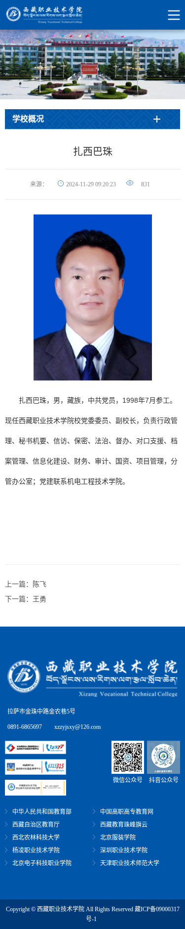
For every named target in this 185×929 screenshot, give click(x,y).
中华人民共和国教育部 (42, 811)
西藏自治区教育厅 (36, 824)
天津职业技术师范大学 (129, 863)
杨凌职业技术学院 (36, 850)
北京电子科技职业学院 (42, 863)
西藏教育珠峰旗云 (124, 824)
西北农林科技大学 (36, 837)
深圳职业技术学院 (124, 850)
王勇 (39, 599)
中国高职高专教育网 (126, 811)
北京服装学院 (118, 837)
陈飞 (39, 584)
